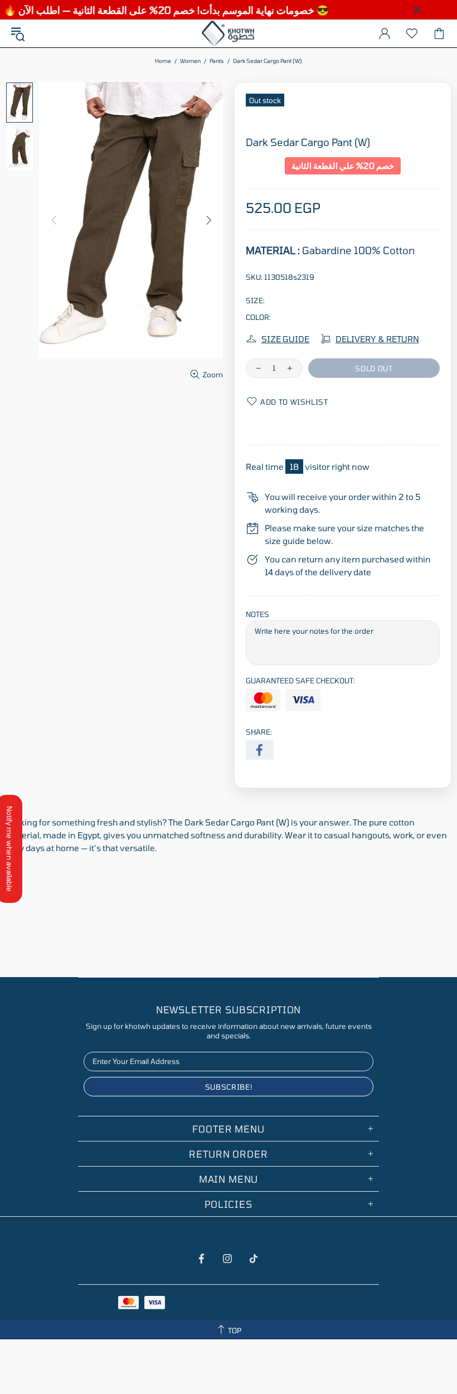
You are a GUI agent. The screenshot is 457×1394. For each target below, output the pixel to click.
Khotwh (228, 33)
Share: (259, 731)
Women (190, 60)
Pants (217, 60)
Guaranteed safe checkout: (300, 680)
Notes (257, 614)
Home (163, 60)
